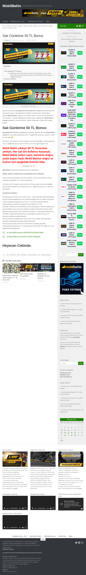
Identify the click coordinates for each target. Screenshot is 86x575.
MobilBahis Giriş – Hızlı (17, 21)
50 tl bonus (7, 26)
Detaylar (15, 488)
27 (71, 435)
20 (71, 432)
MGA (42, 478)
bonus (14, 26)
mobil (20, 26)
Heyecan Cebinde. (10, 79)
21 (75, 432)
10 (61, 430)
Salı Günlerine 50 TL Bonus (13, 71)
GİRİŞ (80, 53)
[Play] (5, 508)
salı (15, 28)
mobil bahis (28, 26)
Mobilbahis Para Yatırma (35, 21)
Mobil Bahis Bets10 (35, 536)
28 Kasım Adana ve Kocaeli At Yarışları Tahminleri (23, 236)
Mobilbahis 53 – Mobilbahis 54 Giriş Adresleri (43, 276)
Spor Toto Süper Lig (66, 376)
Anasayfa (5, 21)
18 (65, 432)
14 (75, 430)
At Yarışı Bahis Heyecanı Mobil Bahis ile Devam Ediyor (25, 232)
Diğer (47, 21)
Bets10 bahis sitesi (65, 372)
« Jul (61, 440)
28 (75, 435)
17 (61, 432)
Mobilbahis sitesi (65, 374)
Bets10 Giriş (62, 536)
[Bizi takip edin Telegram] (80, 26)
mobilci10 (7, 40)
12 (68, 430)
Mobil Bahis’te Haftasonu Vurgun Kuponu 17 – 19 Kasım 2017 (10, 278)
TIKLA (80, 67)
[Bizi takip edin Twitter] (77, 26)
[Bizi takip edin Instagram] (82, 26)
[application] (15, 503)
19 (68, 432)
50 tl (8, 254)
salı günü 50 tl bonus (46, 254)
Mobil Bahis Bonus (50, 536)
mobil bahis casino (32, 254)
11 (65, 430)
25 (65, 435)
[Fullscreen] (25, 508)
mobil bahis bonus (41, 26)
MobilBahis (12, 6)
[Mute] (23, 508)
